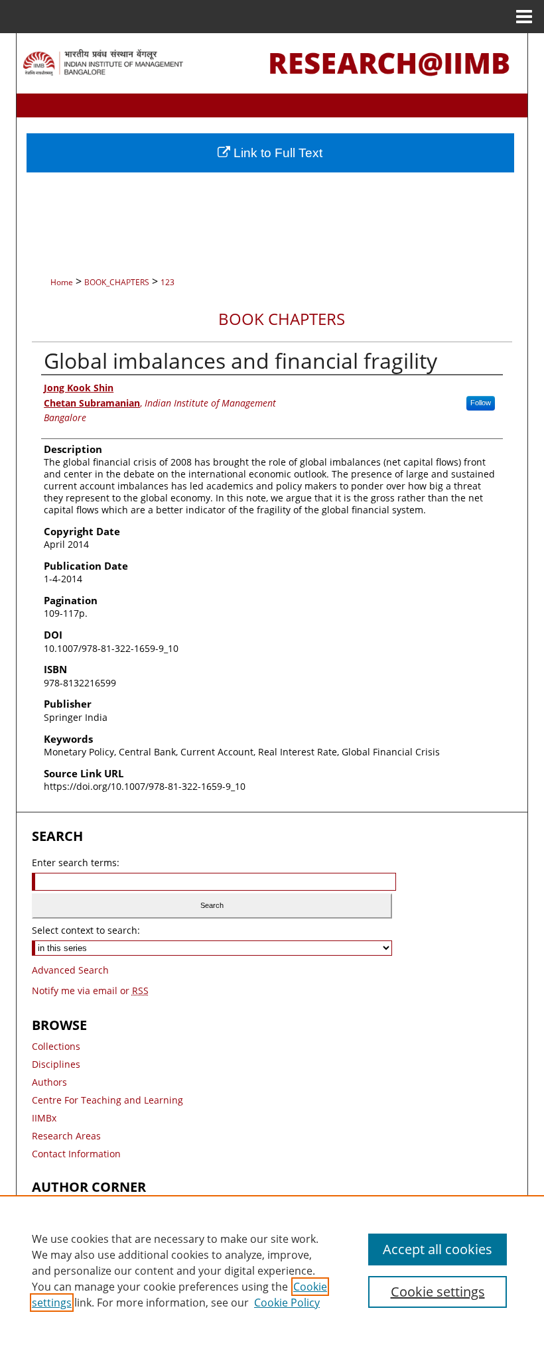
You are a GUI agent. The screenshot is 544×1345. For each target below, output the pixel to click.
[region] (272, 1270)
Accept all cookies (437, 1249)
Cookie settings (438, 1292)
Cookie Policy (287, 1302)
